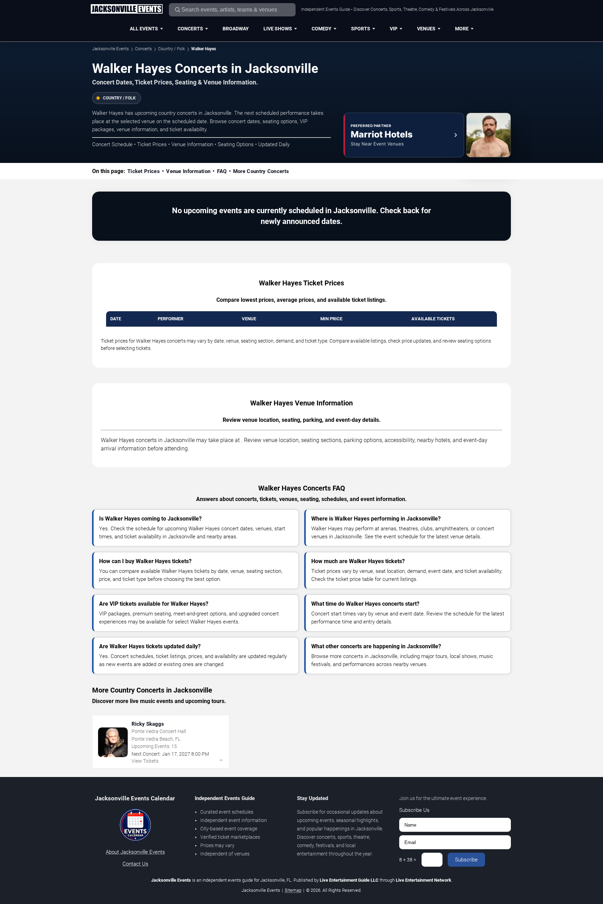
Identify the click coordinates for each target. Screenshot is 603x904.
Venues (426, 28)
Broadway (236, 28)
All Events (144, 28)
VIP (393, 28)
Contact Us (135, 864)
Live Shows (277, 28)
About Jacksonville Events (135, 852)
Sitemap (293, 890)
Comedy (322, 28)
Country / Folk (171, 48)
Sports (360, 28)
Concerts (190, 28)
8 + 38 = (407, 859)
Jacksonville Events (110, 48)
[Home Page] (126, 9)
